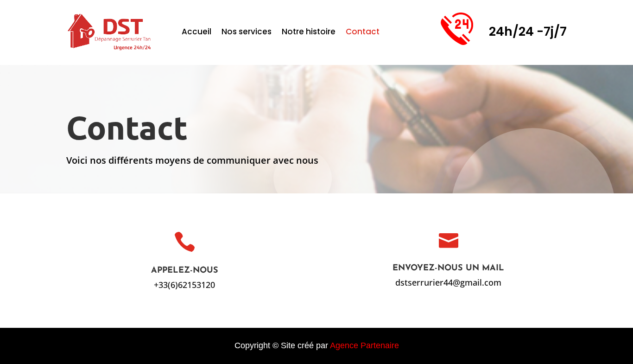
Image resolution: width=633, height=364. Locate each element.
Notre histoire (308, 32)
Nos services (247, 32)
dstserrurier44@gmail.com (448, 282)
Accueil (196, 32)
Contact (363, 32)
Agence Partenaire (364, 345)
